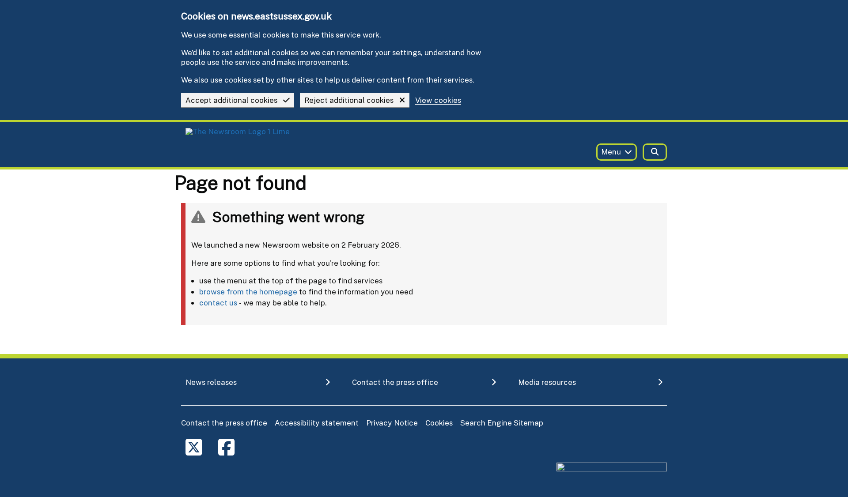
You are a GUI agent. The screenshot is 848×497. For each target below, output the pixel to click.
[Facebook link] (226, 447)
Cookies (439, 422)
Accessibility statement (317, 422)
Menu (611, 151)
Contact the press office (224, 422)
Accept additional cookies (231, 100)
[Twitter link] (193, 447)
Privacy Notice (392, 422)
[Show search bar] (655, 152)
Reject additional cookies (349, 100)
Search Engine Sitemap (501, 422)
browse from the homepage (248, 291)
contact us (218, 302)
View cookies (438, 100)
